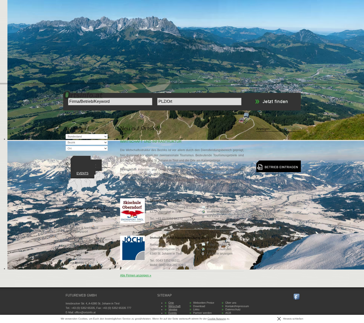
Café (78, 242)
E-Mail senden (216, 207)
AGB (228, 312)
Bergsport (81, 231)
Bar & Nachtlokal (87, 228)
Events (82, 173)
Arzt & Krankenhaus (89, 217)
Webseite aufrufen (219, 212)
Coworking (83, 238)
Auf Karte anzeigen (220, 216)
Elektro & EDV (84, 263)
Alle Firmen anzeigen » (135, 275)
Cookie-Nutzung (217, 318)
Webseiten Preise (203, 302)
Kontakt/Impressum (237, 306)
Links (196, 309)
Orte (171, 302)
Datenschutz (233, 309)
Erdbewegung (85, 259)
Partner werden (202, 312)
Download (199, 306)
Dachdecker (84, 248)
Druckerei (81, 252)
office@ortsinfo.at (85, 312)
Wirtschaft (174, 306)
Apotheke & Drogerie (89, 221)
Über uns (230, 302)
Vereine (172, 309)
